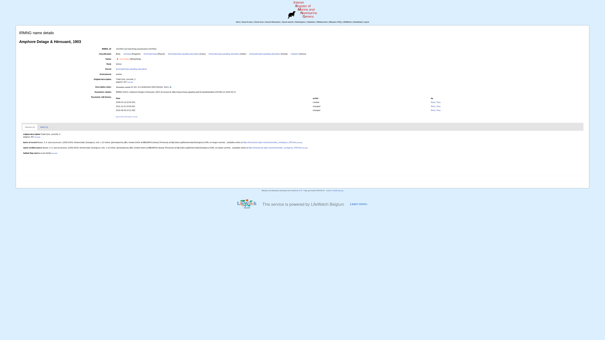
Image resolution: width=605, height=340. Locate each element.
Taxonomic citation (102, 92)
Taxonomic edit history (101, 97)
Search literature (272, 22)
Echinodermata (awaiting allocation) (183, 54)
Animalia (127, 54)
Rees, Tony (436, 102)
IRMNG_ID (106, 49)
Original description (102, 79)
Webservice (322, 22)
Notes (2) (44, 127)
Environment (105, 74)
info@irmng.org (337, 190)
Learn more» (359, 204)
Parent (108, 69)
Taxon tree (259, 22)
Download (357, 22)
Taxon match (287, 22)
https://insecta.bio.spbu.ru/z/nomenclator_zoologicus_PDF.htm (269, 142)
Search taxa (247, 22)
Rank (109, 64)
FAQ (339, 22)
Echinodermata (150, 54)
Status (108, 59)
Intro (238, 22)
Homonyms (300, 22)
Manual (332, 22)
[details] (130, 82)
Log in (366, 22)
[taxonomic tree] (122, 117)
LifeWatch (347, 22)
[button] (117, 59)
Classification (105, 54)
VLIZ (300, 190)
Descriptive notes (103, 87)
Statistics (311, 22)
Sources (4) (30, 127)
